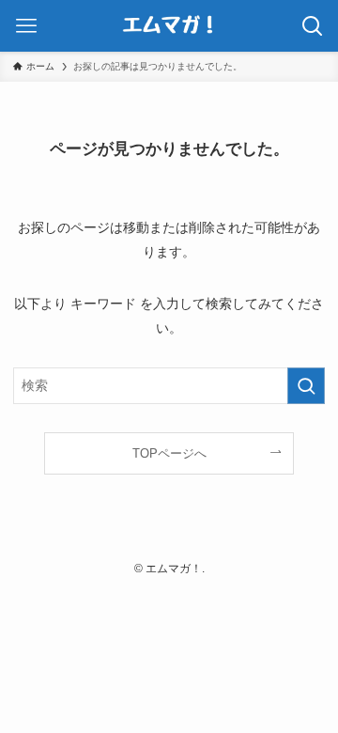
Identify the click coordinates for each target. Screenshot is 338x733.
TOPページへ (169, 453)
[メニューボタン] (26, 26)
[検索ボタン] (312, 26)
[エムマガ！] (169, 26)
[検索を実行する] (306, 385)
